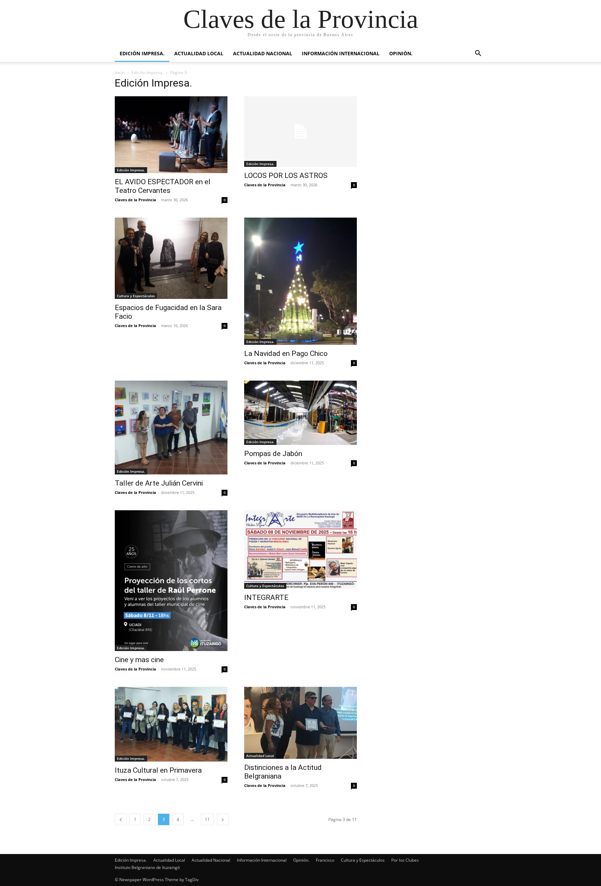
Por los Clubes (405, 860)
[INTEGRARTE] (300, 549)
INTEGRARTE (266, 597)
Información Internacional (340, 53)
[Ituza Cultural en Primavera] (171, 724)
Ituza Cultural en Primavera (158, 770)
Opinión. (400, 53)
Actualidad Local (198, 53)
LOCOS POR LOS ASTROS (286, 175)
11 (207, 819)
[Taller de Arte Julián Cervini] (171, 427)
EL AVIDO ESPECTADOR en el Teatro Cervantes (162, 186)
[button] (478, 54)
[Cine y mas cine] (171, 580)
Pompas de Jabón (273, 453)
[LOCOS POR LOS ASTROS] (300, 131)
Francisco (325, 860)
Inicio (120, 72)
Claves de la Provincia (135, 199)
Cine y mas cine (139, 660)
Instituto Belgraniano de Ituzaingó (147, 867)
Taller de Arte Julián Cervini (159, 483)
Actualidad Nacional (262, 53)
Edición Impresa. (142, 53)
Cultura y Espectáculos (136, 295)
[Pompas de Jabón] (300, 413)
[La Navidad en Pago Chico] (300, 281)
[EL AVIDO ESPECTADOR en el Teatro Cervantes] (171, 134)
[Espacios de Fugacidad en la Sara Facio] (171, 258)
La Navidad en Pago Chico (286, 353)
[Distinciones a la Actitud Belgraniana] (300, 723)
